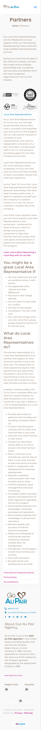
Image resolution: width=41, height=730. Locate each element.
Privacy (18, 713)
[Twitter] (9, 617)
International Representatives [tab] (19, 572)
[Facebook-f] (5, 617)
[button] (6, 689)
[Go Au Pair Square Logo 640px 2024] (16, 598)
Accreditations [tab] (11, 582)
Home (15, 26)
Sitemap (28, 713)
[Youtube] (25, 617)
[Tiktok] (21, 617)
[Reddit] (17, 617)
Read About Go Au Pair (13, 675)
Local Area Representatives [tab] (18, 114)
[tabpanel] (20, 343)
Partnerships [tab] (10, 577)
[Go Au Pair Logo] (11, 6)
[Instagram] (13, 617)
